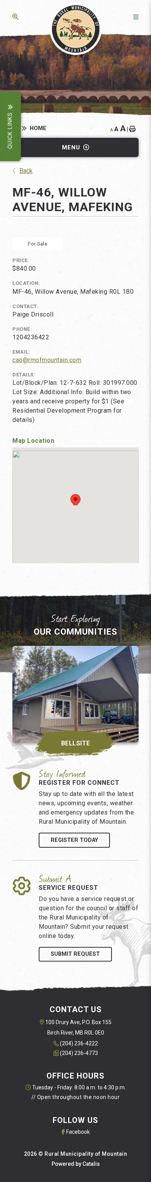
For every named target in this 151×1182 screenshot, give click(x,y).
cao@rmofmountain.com (46, 360)
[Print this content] (134, 129)
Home (38, 128)
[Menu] (134, 17)
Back (26, 170)
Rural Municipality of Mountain (76, 29)
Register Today (74, 840)
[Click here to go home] (21, 128)
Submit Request (75, 954)
